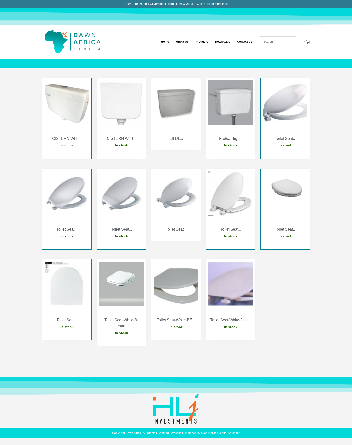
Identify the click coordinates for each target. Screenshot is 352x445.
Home (165, 41)
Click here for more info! (212, 4)
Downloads (222, 41)
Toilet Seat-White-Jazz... (230, 320)
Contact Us (244, 41)
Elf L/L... (176, 138)
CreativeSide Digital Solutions (220, 433)
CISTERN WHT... (67, 138)
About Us (182, 41)
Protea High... (230, 138)
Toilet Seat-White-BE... (176, 320)
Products (202, 41)
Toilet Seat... (285, 138)
